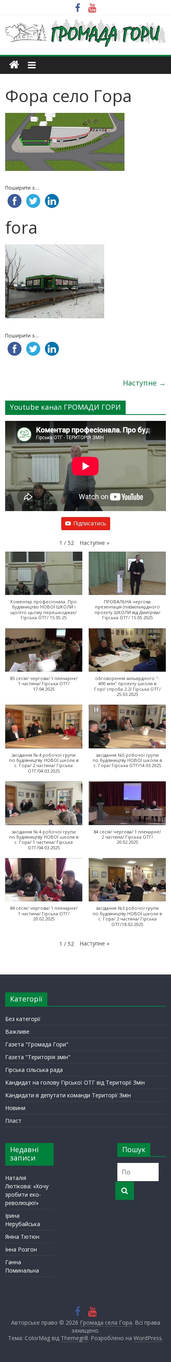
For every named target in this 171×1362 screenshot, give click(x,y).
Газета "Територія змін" (37, 1057)
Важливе (17, 1031)
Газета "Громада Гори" (36, 1044)
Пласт (13, 1120)
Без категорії (23, 1019)
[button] (94, 543)
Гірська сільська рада (34, 1069)
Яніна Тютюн (22, 1236)
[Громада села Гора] (14, 65)
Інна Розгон (21, 1249)
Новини (15, 1108)
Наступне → (144, 382)
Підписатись (89, 523)
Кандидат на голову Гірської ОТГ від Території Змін (75, 1082)
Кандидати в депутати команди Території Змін (68, 1095)
